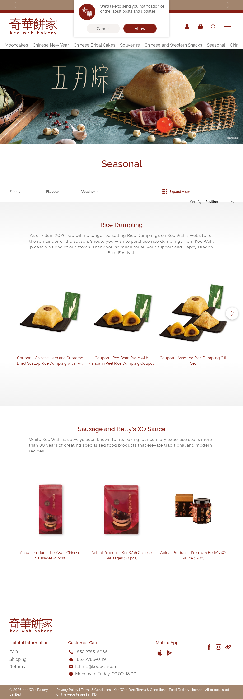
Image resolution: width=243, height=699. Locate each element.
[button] (232, 313)
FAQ (13, 651)
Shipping (18, 659)
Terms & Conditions (96, 689)
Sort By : (196, 201)
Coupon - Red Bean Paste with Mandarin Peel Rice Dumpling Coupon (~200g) (121, 360)
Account (187, 26)
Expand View (179, 191)
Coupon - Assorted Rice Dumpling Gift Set (193, 360)
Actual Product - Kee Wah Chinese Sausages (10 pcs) (121, 555)
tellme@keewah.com (96, 666)
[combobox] (213, 27)
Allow (140, 28)
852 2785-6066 (92, 651)
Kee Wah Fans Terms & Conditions (139, 689)
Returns (17, 666)
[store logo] (33, 26)
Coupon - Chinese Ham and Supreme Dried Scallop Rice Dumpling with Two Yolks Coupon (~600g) (50, 360)
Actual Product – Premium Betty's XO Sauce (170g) (193, 555)
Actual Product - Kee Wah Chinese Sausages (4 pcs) (50, 555)
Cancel (103, 28)
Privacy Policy (67, 689)
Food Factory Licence (185, 689)
